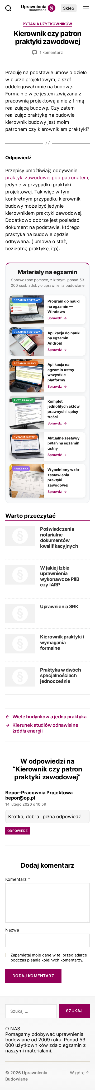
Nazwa (12, 930)
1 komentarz (51, 52)
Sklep (68, 8)
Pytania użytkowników (47, 24)
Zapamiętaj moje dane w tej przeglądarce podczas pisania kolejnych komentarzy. (49, 958)
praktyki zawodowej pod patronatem (46, 177)
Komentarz (17, 879)
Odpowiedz (17, 831)
